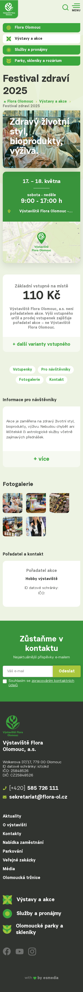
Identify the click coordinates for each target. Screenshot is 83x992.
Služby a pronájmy (31, 50)
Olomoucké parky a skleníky (39, 929)
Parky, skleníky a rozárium (38, 61)
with (41, 978)
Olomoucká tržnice (21, 878)
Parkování (13, 851)
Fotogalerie (29, 380)
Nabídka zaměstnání (23, 843)
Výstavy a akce (28, 39)
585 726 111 (34, 788)
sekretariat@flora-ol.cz (38, 797)
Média (9, 869)
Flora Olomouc (28, 28)
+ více (41, 459)
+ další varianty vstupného (41, 344)
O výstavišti (15, 825)
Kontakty (12, 834)
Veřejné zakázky (19, 860)
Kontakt (56, 380)
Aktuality (12, 816)
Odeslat (67, 671)
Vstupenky (22, 370)
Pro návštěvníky (55, 370)
